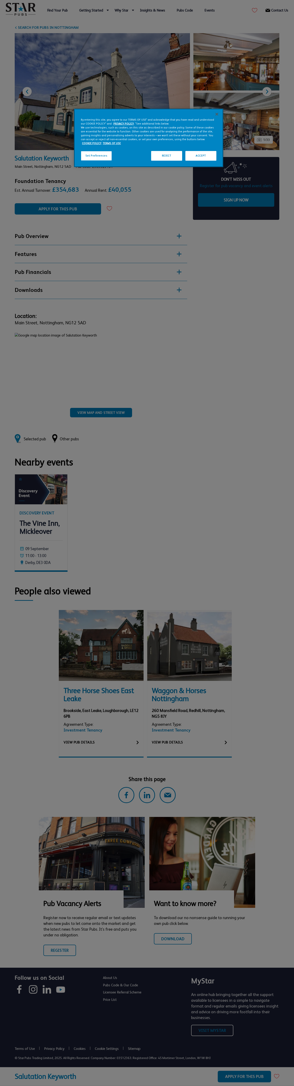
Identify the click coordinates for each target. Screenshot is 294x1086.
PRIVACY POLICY (123, 123)
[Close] (217, 114)
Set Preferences (96, 155)
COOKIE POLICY (92, 143)
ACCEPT (201, 155)
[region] (148, 138)
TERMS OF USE (112, 143)
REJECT (166, 155)
